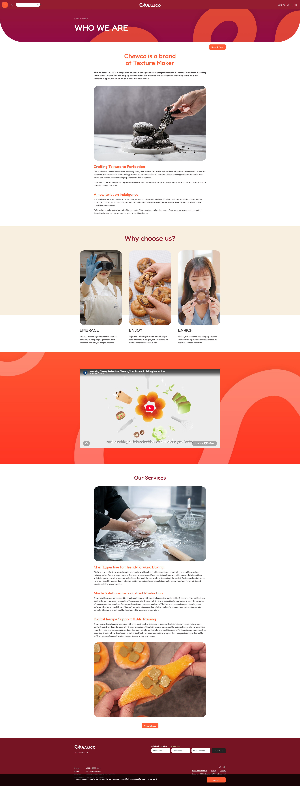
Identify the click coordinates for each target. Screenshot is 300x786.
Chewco (76, 18)
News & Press (217, 47)
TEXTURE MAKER (81, 753)
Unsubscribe (175, 746)
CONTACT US (283, 5)
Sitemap (223, 771)
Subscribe (218, 750)
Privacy (213, 771)
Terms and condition (199, 771)
